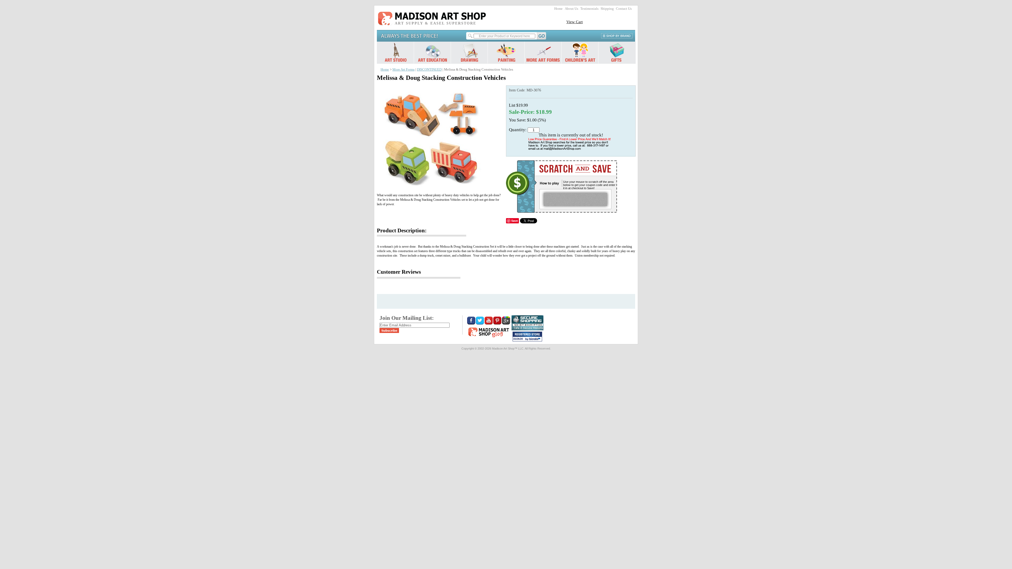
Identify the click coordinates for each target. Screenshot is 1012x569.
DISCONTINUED (429, 69)
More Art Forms (403, 69)
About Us (571, 9)
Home (558, 9)
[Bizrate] (535, 339)
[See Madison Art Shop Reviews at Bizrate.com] (527, 336)
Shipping (607, 9)
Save (514, 221)
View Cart (574, 21)
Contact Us (624, 9)
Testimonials (589, 9)
